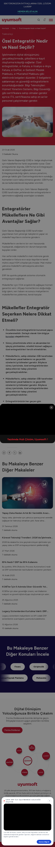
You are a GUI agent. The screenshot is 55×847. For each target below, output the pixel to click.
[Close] (51, 407)
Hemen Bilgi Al (44, 842)
